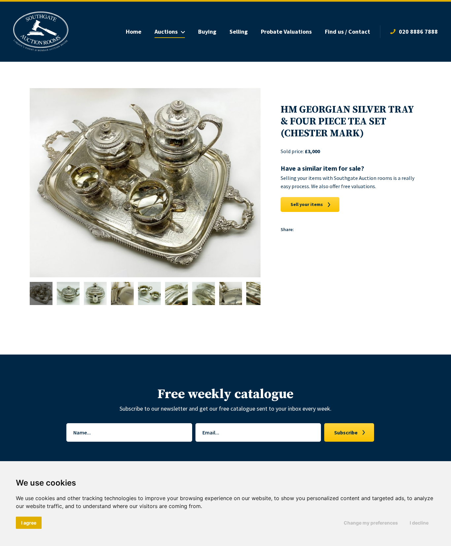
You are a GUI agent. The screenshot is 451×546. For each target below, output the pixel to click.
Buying (207, 31)
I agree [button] (28, 523)
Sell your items (307, 204)
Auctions (166, 31)
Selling (238, 31)
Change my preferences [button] (371, 523)
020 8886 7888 (418, 31)
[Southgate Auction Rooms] (40, 32)
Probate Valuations (286, 31)
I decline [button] (419, 523)
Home (133, 31)
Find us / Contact (347, 31)
